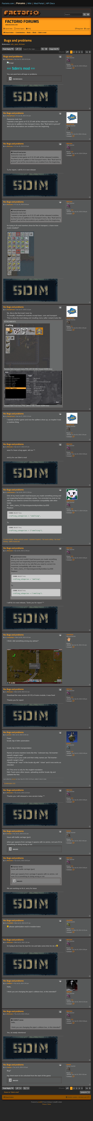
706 (72, 1000)
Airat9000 (69, 920)
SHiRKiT (69, 992)
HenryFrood (70, 124)
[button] (67, 52)
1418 (72, 928)
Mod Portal (39, 3)
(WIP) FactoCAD (14, 541)
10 (71, 132)
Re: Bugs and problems (13, 113)
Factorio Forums (22, 21)
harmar (68, 831)
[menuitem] (19, 28)
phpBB (40, 1102)
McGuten (22, 44)
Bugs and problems (18, 40)
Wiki (29, 3)
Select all (18, 513)
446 (72, 509)
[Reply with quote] (60, 56)
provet (68, 743)
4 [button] (79, 52)
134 (72, 751)
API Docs (50, 3)
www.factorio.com (11, 25)
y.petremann (70, 500)
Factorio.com (8, 3)
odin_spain (14, 44)
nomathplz (69, 634)
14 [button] (87, 52)
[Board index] (23, 12)
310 (72, 64)
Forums (20, 3)
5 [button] (81, 52)
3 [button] (76, 52)
